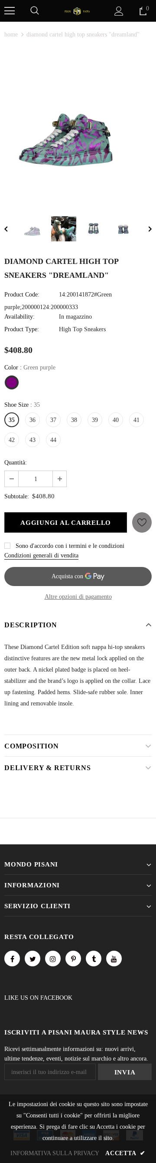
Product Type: (21, 329)
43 (32, 440)
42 (12, 440)
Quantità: (15, 462)
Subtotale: (16, 496)
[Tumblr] (93, 958)
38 (74, 420)
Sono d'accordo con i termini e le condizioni (70, 546)
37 (53, 420)
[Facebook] (12, 958)
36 (32, 420)
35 (12, 420)
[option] (78, 125)
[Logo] (77, 10)
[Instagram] (53, 958)
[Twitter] (32, 958)
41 (136, 420)
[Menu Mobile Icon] (9, 11)
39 (95, 420)
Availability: (19, 316)
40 (116, 420)
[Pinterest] (73, 958)
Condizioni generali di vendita (41, 555)
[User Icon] (119, 11)
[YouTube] (114, 958)
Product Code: (21, 294)
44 (53, 440)
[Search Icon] (34, 11)
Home (11, 34)
